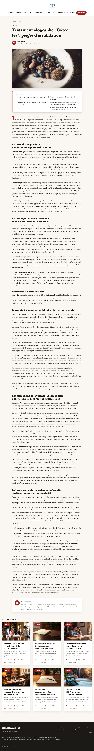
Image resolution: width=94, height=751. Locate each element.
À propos (70, 12)
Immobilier (61, 12)
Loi (54, 12)
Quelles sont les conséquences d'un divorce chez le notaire (45, 691)
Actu (31, 12)
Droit (25, 12)
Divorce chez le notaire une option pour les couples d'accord (76, 645)
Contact (81, 12)
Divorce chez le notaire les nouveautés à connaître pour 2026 (45, 645)
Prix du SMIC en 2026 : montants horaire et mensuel (74, 691)
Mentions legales (87, 730)
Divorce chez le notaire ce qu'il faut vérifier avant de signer (14, 645)
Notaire (48, 12)
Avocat (18, 12)
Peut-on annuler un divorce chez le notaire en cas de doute (14, 691)
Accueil (11, 12)
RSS (90, 733)
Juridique (39, 12)
